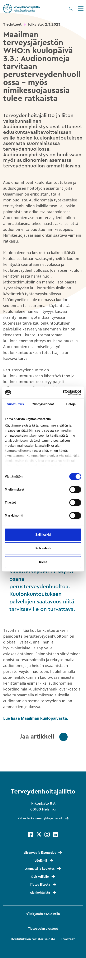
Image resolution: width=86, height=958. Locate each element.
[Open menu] (80, 9)
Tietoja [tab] (71, 404)
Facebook (30, 834)
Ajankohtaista (40, 892)
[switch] (75, 489)
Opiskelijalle (40, 876)
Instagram (47, 834)
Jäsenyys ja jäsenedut (40, 852)
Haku (71, 8)
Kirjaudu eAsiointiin (45, 914)
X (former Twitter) (39, 834)
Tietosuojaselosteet (43, 928)
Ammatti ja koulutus (40, 868)
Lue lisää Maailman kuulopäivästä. (36, 718)
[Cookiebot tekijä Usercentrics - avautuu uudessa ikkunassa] (63, 392)
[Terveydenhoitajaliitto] (21, 8)
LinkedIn (55, 834)
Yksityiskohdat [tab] (43, 404)
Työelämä (40, 860)
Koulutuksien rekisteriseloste (33, 939)
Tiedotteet (12, 24)
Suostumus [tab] (15, 404)
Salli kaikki (43, 534)
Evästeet (68, 939)
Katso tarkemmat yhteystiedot (40, 818)
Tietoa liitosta (40, 884)
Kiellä (43, 562)
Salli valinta (43, 548)
